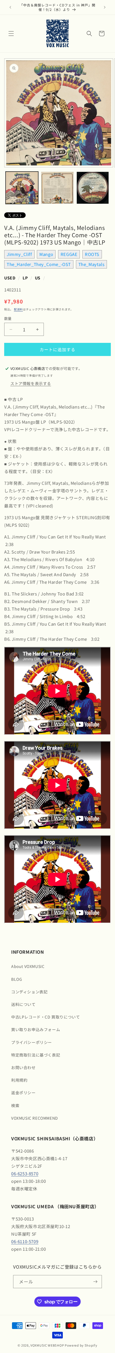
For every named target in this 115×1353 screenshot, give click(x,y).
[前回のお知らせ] (10, 7)
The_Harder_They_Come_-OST (39, 264)
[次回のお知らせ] (105, 7)
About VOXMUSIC (27, 966)
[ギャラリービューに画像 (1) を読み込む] (22, 188)
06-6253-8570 (24, 1173)
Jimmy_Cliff (19, 254)
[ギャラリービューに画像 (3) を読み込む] (92, 188)
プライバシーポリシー (31, 1042)
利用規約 (19, 1080)
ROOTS (92, 254)
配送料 (18, 309)
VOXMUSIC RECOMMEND (34, 1118)
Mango (46, 254)
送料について (23, 1004)
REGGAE (69, 254)
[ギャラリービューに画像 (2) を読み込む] (57, 188)
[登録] (95, 1281)
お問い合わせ (23, 1067)
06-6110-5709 (24, 1241)
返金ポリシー (23, 1092)
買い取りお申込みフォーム (35, 1029)
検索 (15, 1105)
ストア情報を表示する (30, 383)
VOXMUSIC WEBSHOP (47, 1345)
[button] (11, 33)
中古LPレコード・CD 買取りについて (45, 1017)
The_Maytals (91, 264)
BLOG (16, 979)
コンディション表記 (29, 991)
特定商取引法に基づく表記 (35, 1055)
